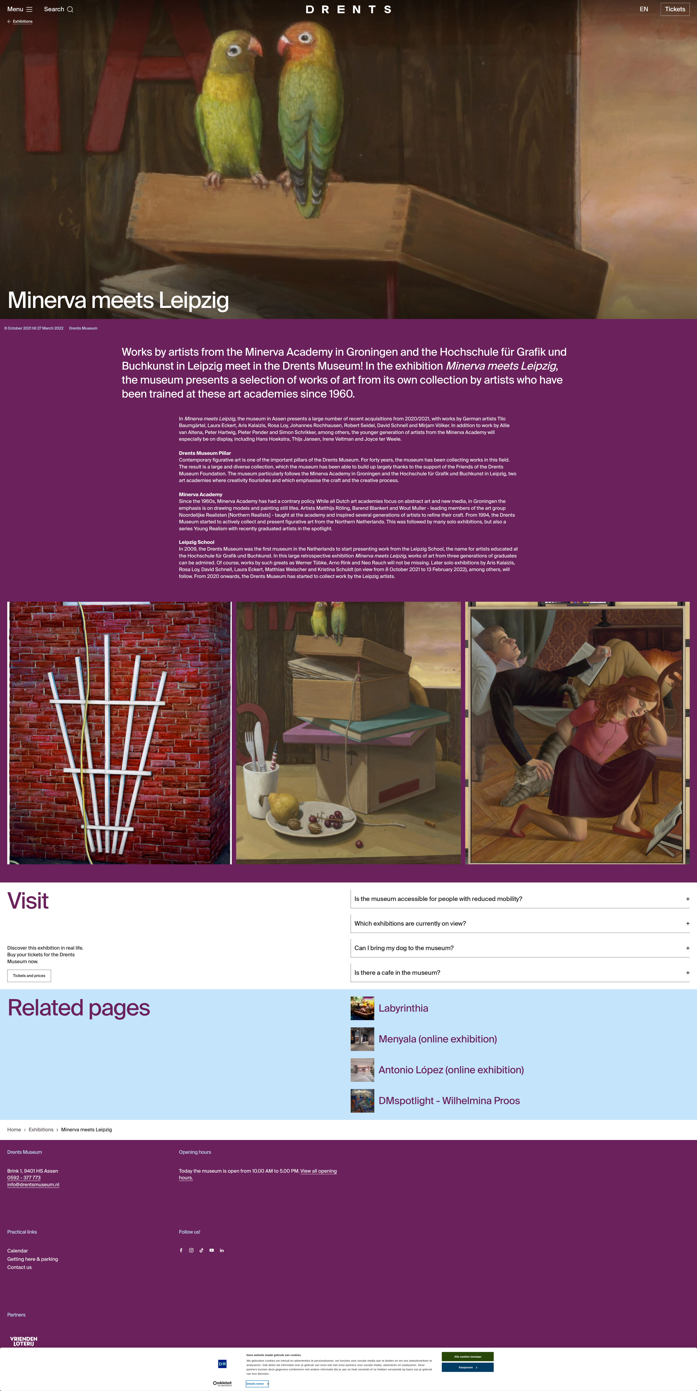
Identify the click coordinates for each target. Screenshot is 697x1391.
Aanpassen (466, 1367)
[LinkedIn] (222, 1250)
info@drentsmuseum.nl (33, 1185)
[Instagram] (191, 1250)
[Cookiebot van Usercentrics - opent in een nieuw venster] (222, 1384)
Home (14, 1130)
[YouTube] (211, 1250)
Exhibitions (41, 1130)
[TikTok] (201, 1250)
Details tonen (255, 1383)
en (644, 9)
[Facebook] (181, 1250)
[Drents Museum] (348, 9)
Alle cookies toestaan (467, 1356)
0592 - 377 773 (24, 1178)
